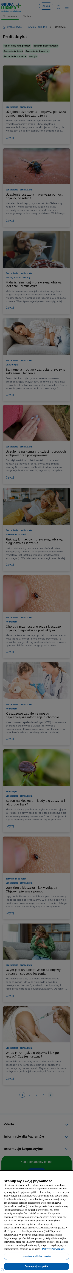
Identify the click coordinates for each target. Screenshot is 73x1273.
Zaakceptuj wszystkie (36, 1266)
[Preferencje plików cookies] (2, 1269)
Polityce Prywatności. (18, 1249)
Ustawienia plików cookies (36, 1256)
